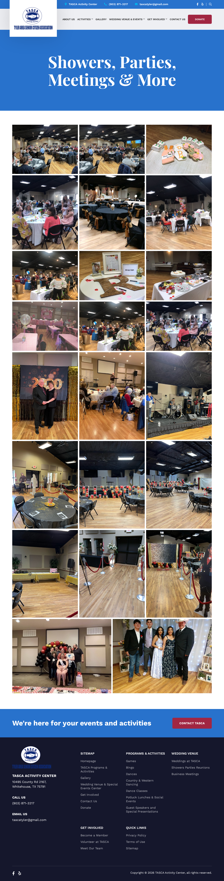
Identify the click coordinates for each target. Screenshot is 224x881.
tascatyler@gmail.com (154, 4)
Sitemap (132, 848)
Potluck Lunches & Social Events (144, 799)
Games (131, 761)
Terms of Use (135, 842)
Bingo (130, 767)
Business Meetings (185, 774)
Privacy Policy (136, 835)
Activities (84, 19)
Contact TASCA (192, 723)
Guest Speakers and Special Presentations (142, 809)
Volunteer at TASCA (94, 842)
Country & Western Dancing (140, 782)
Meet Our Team (91, 848)
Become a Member (94, 835)
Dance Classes (137, 791)
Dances (131, 774)
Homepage (88, 761)
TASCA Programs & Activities (93, 769)
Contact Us (177, 19)
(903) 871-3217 (118, 4)
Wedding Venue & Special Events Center (99, 786)
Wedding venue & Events (125, 19)
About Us (68, 19)
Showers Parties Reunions (191, 767)
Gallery (101, 19)
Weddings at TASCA (186, 761)
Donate (200, 19)
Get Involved (156, 19)
